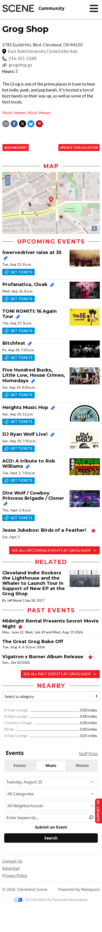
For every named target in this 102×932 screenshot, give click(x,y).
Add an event (15, 148)
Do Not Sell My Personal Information (56, 899)
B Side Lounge (16, 716)
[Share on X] (22, 123)
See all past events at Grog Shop (57, 674)
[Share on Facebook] (14, 123)
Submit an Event (51, 827)
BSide (9, 729)
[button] (39, 123)
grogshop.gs (20, 64)
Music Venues (14, 112)
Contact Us (12, 861)
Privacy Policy (14, 875)
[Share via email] (5, 123)
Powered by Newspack (79, 889)
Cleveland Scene (32, 889)
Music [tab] (51, 765)
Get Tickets (21, 272)
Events (15, 753)
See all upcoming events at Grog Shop (51, 550)
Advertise (11, 868)
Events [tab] (20, 765)
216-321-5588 (22, 58)
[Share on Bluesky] (30, 123)
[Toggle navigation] (94, 8)
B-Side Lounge (16, 710)
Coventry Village (18, 722)
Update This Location (79, 148)
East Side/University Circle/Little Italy (43, 51)
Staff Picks (88, 753)
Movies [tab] (82, 765)
